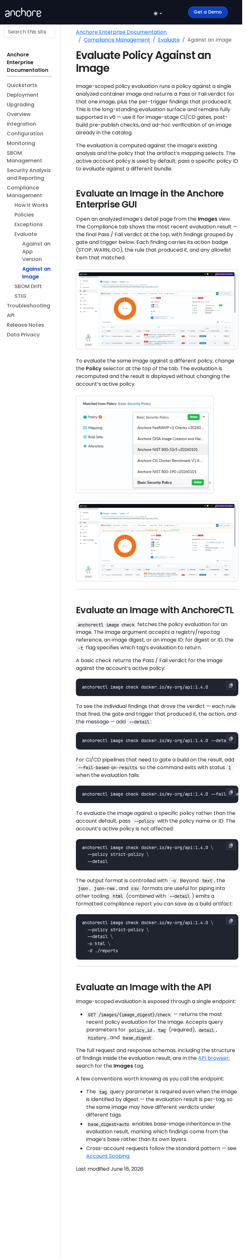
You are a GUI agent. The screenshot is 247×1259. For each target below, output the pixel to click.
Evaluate (169, 40)
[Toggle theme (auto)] (158, 13)
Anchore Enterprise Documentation (121, 32)
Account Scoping (107, 1156)
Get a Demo (208, 12)
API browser (213, 1058)
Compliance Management (117, 40)
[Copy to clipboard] (231, 685)
